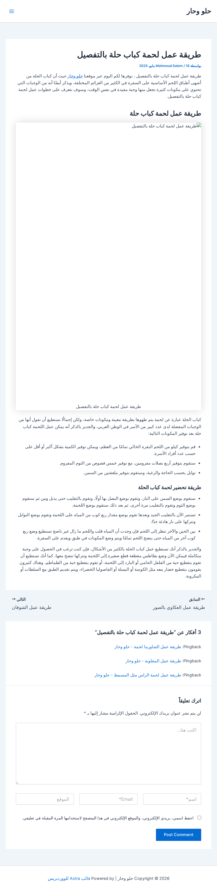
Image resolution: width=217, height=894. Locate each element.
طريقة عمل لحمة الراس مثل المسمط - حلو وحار (137, 675)
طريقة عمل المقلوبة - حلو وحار (153, 660)
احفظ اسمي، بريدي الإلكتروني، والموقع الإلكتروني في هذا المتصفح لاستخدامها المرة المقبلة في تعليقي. (108, 817)
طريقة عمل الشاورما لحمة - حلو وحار (147, 646)
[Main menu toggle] (12, 11)
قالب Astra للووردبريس (69, 878)
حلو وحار (199, 11)
